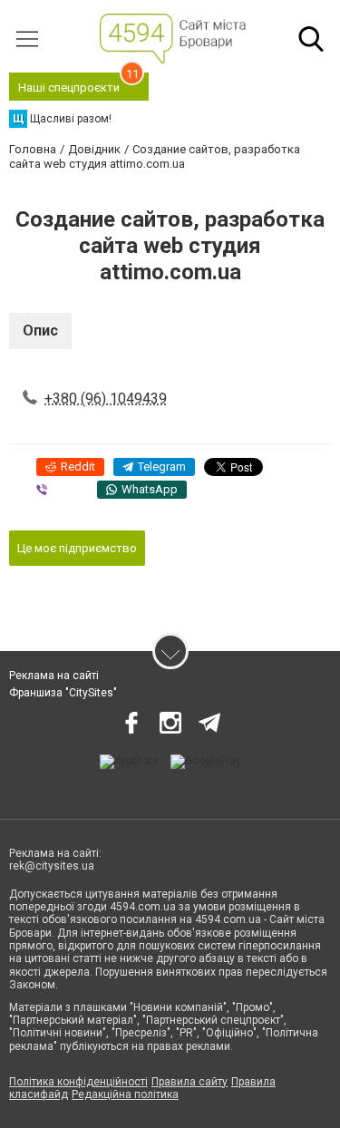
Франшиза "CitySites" (63, 692)
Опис (40, 330)
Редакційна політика (125, 1094)
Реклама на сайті (54, 675)
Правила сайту (189, 1081)
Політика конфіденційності (78, 1081)
